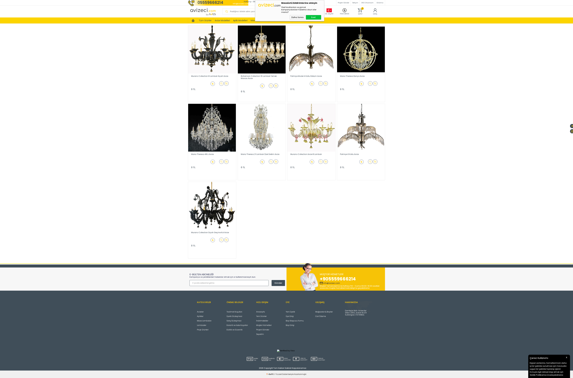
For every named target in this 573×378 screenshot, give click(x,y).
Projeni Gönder (343, 2)
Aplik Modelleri (240, 20)
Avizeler (200, 311)
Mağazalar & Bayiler (324, 311)
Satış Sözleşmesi (234, 320)
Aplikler (200, 316)
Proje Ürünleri (202, 329)
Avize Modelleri (222, 20)
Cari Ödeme (320, 316)
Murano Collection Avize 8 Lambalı (306, 154)
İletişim (355, 2)
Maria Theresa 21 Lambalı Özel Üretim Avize (260, 154)
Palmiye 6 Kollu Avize (349, 154)
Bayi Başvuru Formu (295, 320)
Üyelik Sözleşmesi (234, 316)
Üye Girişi (290, 316)
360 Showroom (367, 2)
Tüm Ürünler (205, 20)
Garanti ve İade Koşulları (237, 325)
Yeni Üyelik (290, 311)
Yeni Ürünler (261, 316)
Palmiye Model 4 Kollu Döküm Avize (306, 76)
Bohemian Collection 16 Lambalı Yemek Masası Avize (259, 77)
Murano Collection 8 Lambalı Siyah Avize (209, 76)
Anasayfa (260, 311)
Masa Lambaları (204, 320)
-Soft (270, 374)
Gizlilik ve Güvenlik (234, 329)
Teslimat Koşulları (234, 311)
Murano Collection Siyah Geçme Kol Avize (210, 232)
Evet (313, 17)
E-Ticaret (278, 374)
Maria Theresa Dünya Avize (352, 76)
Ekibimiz (380, 2)
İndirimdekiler (262, 320)
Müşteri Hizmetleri (264, 325)
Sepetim (260, 334)
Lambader (201, 325)
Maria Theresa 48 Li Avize (202, 154)
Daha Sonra (297, 17)
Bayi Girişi (290, 325)
